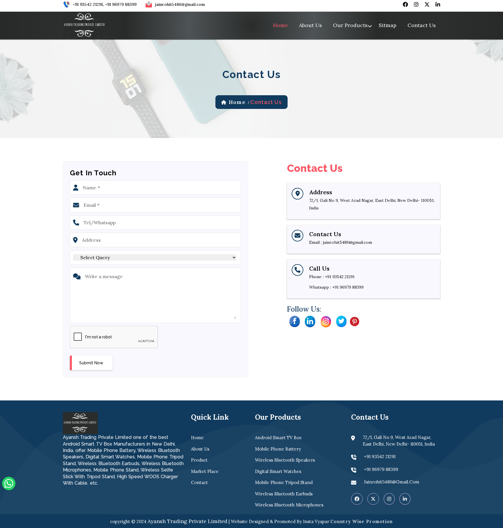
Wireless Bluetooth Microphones (289, 505)
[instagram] (416, 4)
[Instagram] (325, 321)
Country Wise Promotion (361, 521)
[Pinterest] (354, 321)
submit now (91, 363)
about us (310, 25)
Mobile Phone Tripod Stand (284, 482)
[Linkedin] (310, 321)
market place (205, 471)
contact (199, 482)
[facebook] (405, 4)
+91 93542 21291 (88, 4)
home (280, 25)
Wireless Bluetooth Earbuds (284, 494)
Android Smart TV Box (278, 437)
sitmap (387, 25)
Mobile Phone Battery (278, 449)
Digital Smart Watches (278, 471)
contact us (422, 25)
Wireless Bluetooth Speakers (285, 460)
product (199, 460)
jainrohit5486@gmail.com (180, 4)
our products (350, 25)
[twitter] (427, 4)
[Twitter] (341, 321)
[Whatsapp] (8, 483)
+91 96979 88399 (121, 4)
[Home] (85, 25)
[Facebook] (294, 321)
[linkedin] (437, 4)
